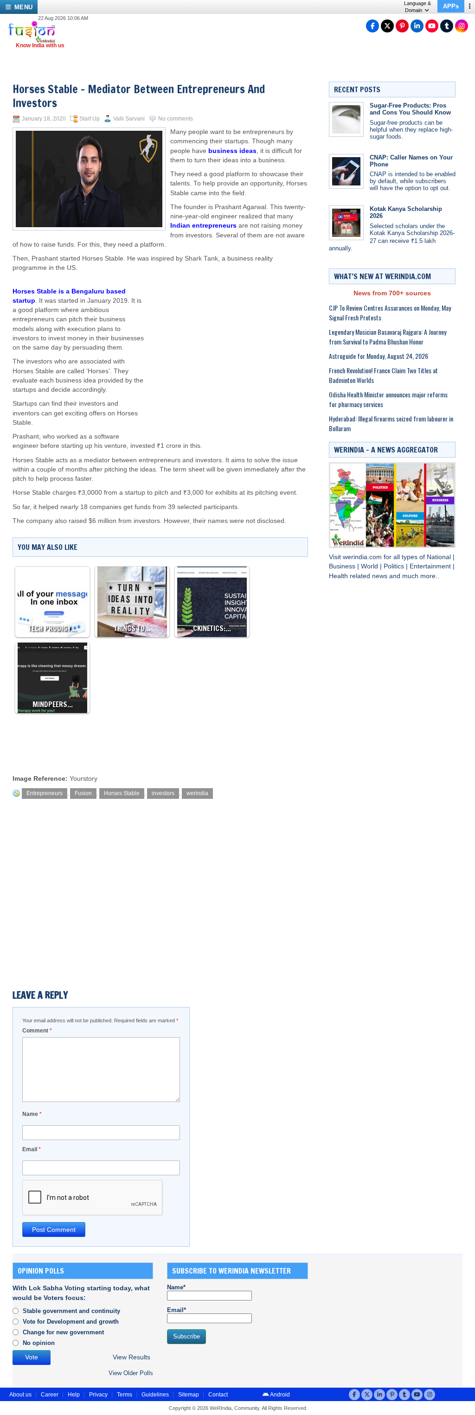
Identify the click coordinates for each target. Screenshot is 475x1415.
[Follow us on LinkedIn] (417, 26)
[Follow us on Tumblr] (446, 26)
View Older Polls (131, 1373)
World (370, 566)
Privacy (98, 1394)
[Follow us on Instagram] (461, 26)
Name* (176, 1287)
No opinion (39, 1342)
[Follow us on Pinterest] (402, 26)
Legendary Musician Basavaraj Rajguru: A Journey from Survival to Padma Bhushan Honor (387, 336)
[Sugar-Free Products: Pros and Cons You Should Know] (346, 119)
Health (339, 576)
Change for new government (63, 1332)
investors (163, 793)
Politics (395, 566)
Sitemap (188, 1394)
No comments (175, 118)
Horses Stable (122, 793)
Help (74, 1394)
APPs (451, 6)
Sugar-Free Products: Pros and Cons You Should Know (410, 109)
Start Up (89, 118)
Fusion (83, 793)
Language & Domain (417, 6)
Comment (37, 1030)
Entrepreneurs (44, 793)
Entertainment (431, 566)
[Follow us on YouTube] (431, 26)
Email (31, 1149)
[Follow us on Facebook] (372, 26)
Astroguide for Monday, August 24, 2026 (378, 356)
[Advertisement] (226, 347)
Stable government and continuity (71, 1310)
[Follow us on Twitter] (387, 26)
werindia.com (363, 557)
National (440, 557)
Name (32, 1114)
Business (343, 566)
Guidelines (155, 1394)
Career (49, 1394)
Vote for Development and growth (71, 1321)
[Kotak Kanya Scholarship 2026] (346, 222)
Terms (124, 1394)
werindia (197, 793)
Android (279, 1394)
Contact (218, 1394)
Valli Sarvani (129, 118)
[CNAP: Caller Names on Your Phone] (346, 171)
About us (20, 1394)
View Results (131, 1357)
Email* (176, 1310)
